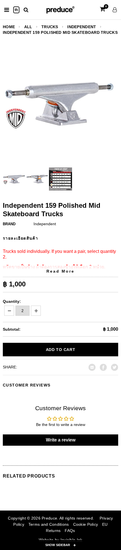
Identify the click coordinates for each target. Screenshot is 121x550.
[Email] (92, 367)
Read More (60, 271)
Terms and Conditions (48, 524)
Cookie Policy (85, 524)
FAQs (70, 530)
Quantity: (12, 301)
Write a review (60, 440)
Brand (9, 224)
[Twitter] (114, 367)
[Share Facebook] (103, 367)
